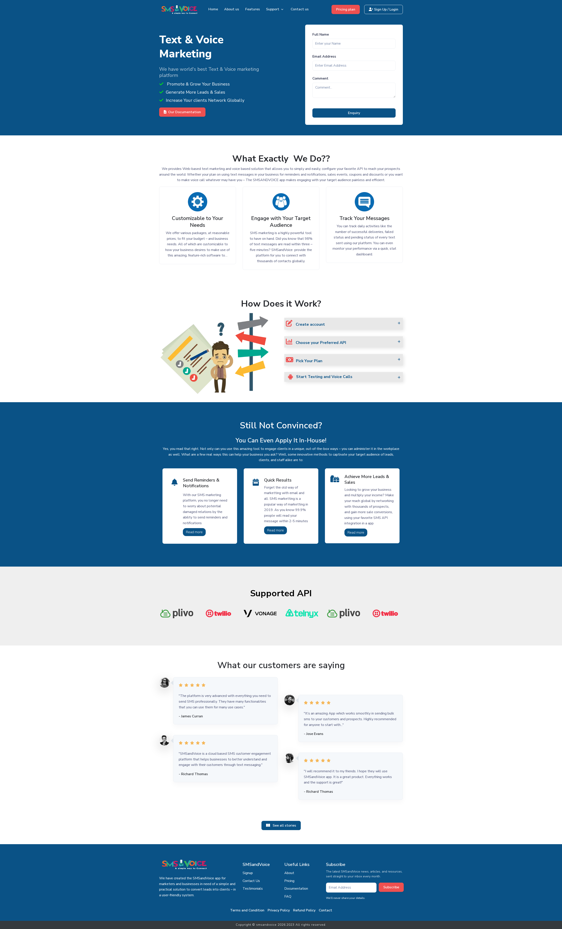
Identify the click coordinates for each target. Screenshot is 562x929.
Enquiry (354, 113)
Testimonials (253, 888)
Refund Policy (304, 910)
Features (252, 9)
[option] (192, 613)
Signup (248, 873)
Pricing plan (345, 9)
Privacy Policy (279, 910)
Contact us (300, 9)
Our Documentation (184, 112)
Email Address (324, 56)
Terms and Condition (247, 910)
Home (213, 9)
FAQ (287, 896)
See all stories (284, 825)
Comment (320, 78)
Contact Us (251, 880)
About (289, 873)
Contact (325, 910)
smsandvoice (266, 925)
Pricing (289, 880)
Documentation (296, 888)
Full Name (320, 34)
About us (231, 9)
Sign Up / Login (385, 9)
